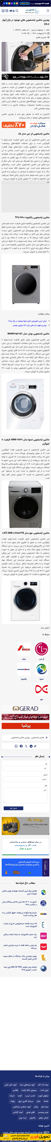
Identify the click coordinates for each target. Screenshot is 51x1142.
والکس (15, 1090)
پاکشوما (24, 679)
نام (46, 763)
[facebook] (21, 746)
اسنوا (41, 679)
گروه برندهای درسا (27, 1084)
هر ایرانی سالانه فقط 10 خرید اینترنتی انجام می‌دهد (20, 947)
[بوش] (23, 648)
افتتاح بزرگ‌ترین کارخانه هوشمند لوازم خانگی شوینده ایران (19, 892)
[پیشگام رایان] (44, 903)
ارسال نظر (13, 808)
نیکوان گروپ (43, 1095)
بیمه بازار (44, 1106)
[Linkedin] (3, 10)
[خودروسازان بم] (44, 968)
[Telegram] (10, 10)
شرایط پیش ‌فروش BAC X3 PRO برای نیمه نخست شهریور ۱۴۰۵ (20, 968)
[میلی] (44, 914)
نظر (46, 785)
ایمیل (45, 774)
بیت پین (22, 1117)
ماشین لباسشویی (37, 737)
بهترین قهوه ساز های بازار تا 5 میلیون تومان (29, 325)
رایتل (36, 1106)
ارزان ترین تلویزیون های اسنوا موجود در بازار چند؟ (27, 321)
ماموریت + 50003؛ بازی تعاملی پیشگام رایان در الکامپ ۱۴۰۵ (19, 903)
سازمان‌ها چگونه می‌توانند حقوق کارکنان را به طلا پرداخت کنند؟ (19, 914)
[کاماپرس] (32, 10)
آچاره (20, 1095)
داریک (12, 1095)
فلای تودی (30, 1112)
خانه (47, 30)
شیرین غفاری (41, 37)
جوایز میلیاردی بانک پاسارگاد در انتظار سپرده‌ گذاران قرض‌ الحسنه (20, 957)
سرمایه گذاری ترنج (25, 1101)
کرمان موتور (43, 1117)
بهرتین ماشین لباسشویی (20, 737)
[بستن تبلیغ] (1, 1)
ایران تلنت (44, 1090)
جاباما (46, 1101)
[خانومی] (44, 936)
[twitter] (26, 746)
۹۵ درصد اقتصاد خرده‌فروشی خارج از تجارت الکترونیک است (20, 925)
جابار (38, 1101)
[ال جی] (41, 648)
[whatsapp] (16, 746)
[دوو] (41, 689)
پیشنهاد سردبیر (37, 30)
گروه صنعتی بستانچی (22, 1106)
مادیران (32, 1117)
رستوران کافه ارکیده (29, 1090)
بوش (24, 659)
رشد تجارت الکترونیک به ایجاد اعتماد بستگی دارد (20, 936)
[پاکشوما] (23, 669)
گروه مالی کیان (10, 1084)
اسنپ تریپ (30, 1095)
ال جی (41, 659)
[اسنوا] (41, 669)
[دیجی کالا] (44, 947)
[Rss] (14, 10)
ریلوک (12, 1101)
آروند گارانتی (18, 1112)
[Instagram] (6, 10)
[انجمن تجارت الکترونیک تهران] (44, 925)
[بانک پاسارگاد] (44, 957)
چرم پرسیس (43, 1112)
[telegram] (31, 746)
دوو (41, 699)
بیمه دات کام (43, 1084)
